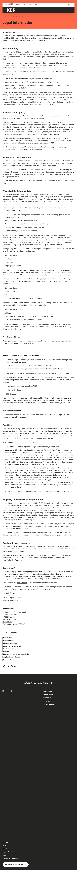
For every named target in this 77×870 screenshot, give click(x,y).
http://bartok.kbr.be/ (53, 82)
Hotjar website (15, 487)
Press (5, 849)
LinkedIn (47, 698)
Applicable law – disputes (11, 657)
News (5, 845)
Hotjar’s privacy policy (13, 482)
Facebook (47, 691)
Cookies (6, 651)
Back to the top (36, 682)
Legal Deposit (21, 4)
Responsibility (8, 640)
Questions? (7, 660)
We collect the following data (10, 648)
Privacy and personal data (12, 646)
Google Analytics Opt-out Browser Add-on (23, 460)
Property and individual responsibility (16, 654)
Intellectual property (10, 643)
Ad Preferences (52, 464)
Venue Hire (33, 4)
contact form (22, 583)
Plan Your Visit (11, 6)
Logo (4, 855)
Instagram (48, 694)
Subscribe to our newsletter (15, 864)
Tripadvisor (48, 704)
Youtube (47, 701)
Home (5, 17)
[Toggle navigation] (68, 10)
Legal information (9, 852)
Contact (5, 842)
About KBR (9, 4)
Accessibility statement (11, 858)
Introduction (7, 638)
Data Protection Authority (12, 560)
